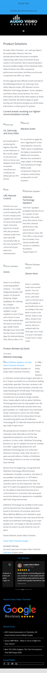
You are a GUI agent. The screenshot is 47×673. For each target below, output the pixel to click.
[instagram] (8, 664)
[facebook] (4, 664)
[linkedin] (16, 664)
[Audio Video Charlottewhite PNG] (23, 16)
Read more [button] (10, 584)
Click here (7, 552)
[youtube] (12, 664)
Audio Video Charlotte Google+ (16, 541)
